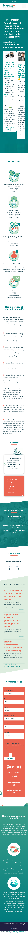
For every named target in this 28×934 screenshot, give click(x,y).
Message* (7, 732)
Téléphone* (7, 699)
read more (21, 610)
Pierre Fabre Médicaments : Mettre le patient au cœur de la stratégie (13, 646)
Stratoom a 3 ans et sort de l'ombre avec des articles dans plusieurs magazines (9, 69)
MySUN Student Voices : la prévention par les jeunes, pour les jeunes (12, 620)
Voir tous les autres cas (12, 666)
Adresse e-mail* (9, 716)
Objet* (6, 724)
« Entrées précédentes (9, 664)
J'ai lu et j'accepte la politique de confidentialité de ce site (14, 747)
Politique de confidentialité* (12, 743)
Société (6, 707)
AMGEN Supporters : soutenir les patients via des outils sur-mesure (13, 595)
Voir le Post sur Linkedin (9, 128)
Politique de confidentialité (21, 931)
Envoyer (9, 759)
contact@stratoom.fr (14, 772)
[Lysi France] (18, 566)
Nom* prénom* (8, 690)
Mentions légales (12, 931)
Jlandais (16, 932)
